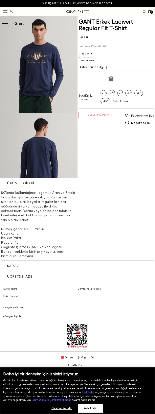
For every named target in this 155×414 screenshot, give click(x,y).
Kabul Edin (90, 408)
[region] (77, 390)
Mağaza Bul (87, 357)
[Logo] (77, 11)
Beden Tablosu (120, 101)
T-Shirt (17, 23)
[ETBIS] (77, 347)
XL (129, 93)
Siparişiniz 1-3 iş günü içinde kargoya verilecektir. (77, 3)
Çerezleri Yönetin (61, 408)
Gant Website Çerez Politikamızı (51, 399)
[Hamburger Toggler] (5, 11)
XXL (139, 93)
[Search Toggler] (144, 11)
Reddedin (88, 392)
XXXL (105, 101)
